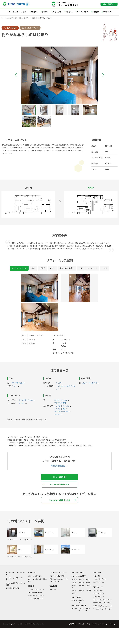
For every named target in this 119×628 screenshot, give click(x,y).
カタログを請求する (109, 4)
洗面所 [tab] (42, 268)
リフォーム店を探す (59, 477)
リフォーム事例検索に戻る (59, 484)
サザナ (14, 386)
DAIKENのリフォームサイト (102, 606)
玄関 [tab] (80, 268)
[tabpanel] (59, 314)
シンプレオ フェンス (61, 406)
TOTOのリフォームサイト (101, 603)
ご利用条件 (72, 624)
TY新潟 (74, 582)
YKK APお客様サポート (35, 599)
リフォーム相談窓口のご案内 (36, 589)
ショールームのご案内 (78, 576)
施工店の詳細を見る (58, 466)
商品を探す (53, 589)
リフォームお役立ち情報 (57, 576)
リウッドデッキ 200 (25, 400)
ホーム (3, 18)
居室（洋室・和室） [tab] (67, 268)
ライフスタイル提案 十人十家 (59, 500)
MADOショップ (98, 582)
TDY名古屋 (74, 586)
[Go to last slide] (16, 75)
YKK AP (87, 608)
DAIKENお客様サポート (35, 595)
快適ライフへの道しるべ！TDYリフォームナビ (59, 580)
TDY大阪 (81, 585)
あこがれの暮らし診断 (13, 588)
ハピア (58, 383)
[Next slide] (103, 75)
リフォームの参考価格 (34, 576)
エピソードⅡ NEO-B (89, 383)
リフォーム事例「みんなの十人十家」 (15, 584)
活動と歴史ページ (98, 597)
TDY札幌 (74, 579)
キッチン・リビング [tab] (19, 268)
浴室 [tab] (33, 268)
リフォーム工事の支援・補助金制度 (37, 580)
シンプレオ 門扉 (60, 409)
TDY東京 (81, 579)
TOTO (73, 600)
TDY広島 (88, 585)
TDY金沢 (81, 582)
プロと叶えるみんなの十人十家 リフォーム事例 (21, 18)
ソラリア (21, 403)
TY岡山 (74, 590)
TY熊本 (74, 594)
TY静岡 (87, 582)
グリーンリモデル (98, 594)
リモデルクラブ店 (98, 579)
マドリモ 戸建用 (18, 383)
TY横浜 (87, 579)
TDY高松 (81, 590)
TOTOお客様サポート (34, 592)
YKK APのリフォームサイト (101, 609)
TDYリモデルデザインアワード (102, 600)
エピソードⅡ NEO (60, 400)
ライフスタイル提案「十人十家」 (15, 579)
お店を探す (96, 576)
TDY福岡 (88, 590)
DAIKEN (81, 600)
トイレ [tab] (52, 268)
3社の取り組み (97, 590)
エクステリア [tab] (92, 268)
